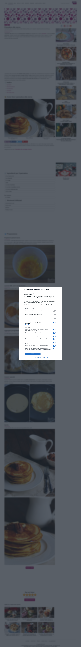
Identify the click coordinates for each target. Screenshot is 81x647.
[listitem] (40, 308)
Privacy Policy (46, 357)
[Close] (60, 289)
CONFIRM (33, 353)
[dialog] (40, 323)
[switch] (54, 311)
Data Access (40, 357)
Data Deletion (34, 357)
